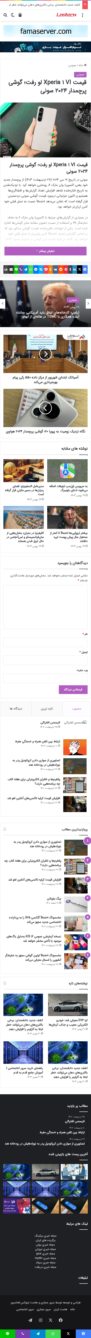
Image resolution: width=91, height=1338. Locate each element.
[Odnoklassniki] (50, 269)
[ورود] (20, 16)
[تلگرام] (25, 269)
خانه (81, 65)
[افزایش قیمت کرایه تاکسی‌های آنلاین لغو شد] (75, 804)
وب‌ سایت (82, 670)
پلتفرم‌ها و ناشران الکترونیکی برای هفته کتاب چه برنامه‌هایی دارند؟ (34, 781)
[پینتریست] (65, 269)
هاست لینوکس (29, 1302)
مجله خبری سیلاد (45, 1262)
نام (85, 634)
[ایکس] (79, 269)
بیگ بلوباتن (54, 898)
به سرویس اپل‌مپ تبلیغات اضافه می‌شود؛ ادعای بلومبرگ (68, 488)
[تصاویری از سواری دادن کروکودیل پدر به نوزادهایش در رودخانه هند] (75, 766)
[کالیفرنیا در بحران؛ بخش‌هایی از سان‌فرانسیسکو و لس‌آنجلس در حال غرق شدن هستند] (23, 517)
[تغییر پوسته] (13, 16)
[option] (45, 303)
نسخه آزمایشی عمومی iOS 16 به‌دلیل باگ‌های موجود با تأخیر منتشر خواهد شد (34, 938)
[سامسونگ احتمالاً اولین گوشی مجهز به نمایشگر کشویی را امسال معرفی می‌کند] (76, 961)
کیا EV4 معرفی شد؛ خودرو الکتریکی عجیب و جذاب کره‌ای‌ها (68, 1022)
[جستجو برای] (5, 16)
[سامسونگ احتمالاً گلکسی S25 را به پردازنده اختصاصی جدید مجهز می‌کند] (76, 923)
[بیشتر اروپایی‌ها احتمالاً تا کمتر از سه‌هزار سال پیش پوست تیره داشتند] (67, 517)
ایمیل (83, 652)
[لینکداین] (74, 269)
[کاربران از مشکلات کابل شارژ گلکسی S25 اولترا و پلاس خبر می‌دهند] (74, 1206)
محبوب (76, 708)
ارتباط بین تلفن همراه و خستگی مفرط (37, 741)
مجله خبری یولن (45, 1245)
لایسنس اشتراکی (50, 722)
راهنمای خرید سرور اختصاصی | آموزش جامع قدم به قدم (24, 1070)
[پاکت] (45, 269)
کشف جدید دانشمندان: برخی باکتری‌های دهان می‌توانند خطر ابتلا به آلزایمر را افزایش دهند (24, 1025)
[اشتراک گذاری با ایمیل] (11, 269)
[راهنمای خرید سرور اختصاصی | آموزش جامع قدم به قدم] (23, 1052)
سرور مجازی (48, 1302)
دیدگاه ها (16, 708)
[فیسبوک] (85, 269)
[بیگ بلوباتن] (76, 904)
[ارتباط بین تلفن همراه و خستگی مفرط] (75, 747)
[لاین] (16, 269)
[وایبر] (21, 269)
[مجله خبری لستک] (66, 15)
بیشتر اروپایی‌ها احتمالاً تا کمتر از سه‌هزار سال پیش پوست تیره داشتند (69, 537)
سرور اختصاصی (25, 1309)
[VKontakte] (55, 269)
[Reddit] (60, 269)
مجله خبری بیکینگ (46, 1236)
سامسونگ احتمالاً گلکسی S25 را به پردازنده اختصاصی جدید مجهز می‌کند (35, 919)
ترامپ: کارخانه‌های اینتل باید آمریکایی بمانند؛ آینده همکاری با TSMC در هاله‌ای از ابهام (47, 315)
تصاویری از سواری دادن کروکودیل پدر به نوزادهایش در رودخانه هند (36, 762)
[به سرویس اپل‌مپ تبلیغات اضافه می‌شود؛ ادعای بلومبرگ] (67, 470)
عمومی (72, 65)
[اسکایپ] (41, 269)
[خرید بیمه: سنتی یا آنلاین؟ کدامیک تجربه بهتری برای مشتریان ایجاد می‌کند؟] (74, 1171)
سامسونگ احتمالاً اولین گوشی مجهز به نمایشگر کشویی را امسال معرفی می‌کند (33, 957)
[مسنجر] (36, 269)
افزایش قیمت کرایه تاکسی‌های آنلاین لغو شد (33, 798)
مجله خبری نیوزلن (45, 1249)
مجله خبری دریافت (45, 1267)
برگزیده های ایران (45, 1240)
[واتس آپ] (30, 269)
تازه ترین (47, 708)
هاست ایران (60, 1309)
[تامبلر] (70, 269)
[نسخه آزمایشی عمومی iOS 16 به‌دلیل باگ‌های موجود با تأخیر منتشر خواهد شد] (76, 942)
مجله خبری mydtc (45, 1258)
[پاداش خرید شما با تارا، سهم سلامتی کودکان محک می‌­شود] (16, 1206)
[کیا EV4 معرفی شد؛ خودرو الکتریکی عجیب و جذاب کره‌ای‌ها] (68, 1005)
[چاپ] (5, 269)
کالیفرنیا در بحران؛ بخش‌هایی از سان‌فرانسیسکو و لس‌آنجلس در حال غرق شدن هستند (25, 537)
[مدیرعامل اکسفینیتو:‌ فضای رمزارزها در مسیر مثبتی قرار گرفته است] (23, 470)
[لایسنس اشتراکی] (75, 728)
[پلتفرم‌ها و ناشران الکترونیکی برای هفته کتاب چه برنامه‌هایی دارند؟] (75, 785)
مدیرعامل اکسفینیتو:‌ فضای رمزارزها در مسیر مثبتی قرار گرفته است (24, 490)
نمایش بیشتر (46, 251)
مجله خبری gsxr (45, 1253)
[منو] (82, 16)
